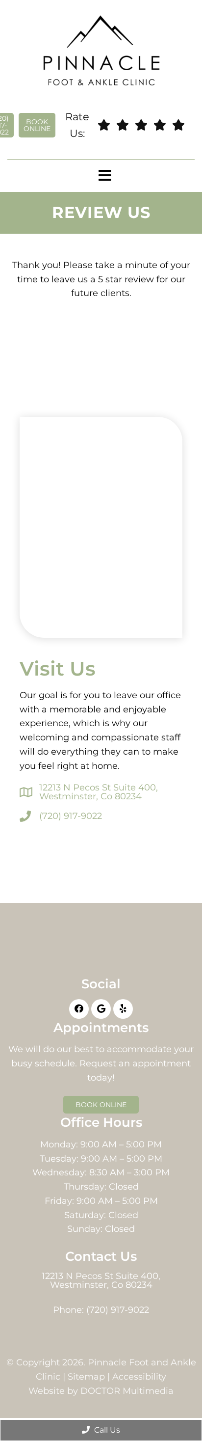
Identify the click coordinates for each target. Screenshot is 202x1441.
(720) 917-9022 (70, 816)
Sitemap (86, 1376)
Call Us (106, 1430)
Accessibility (139, 1376)
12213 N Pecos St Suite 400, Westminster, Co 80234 (98, 792)
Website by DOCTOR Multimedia (101, 1391)
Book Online (37, 125)
